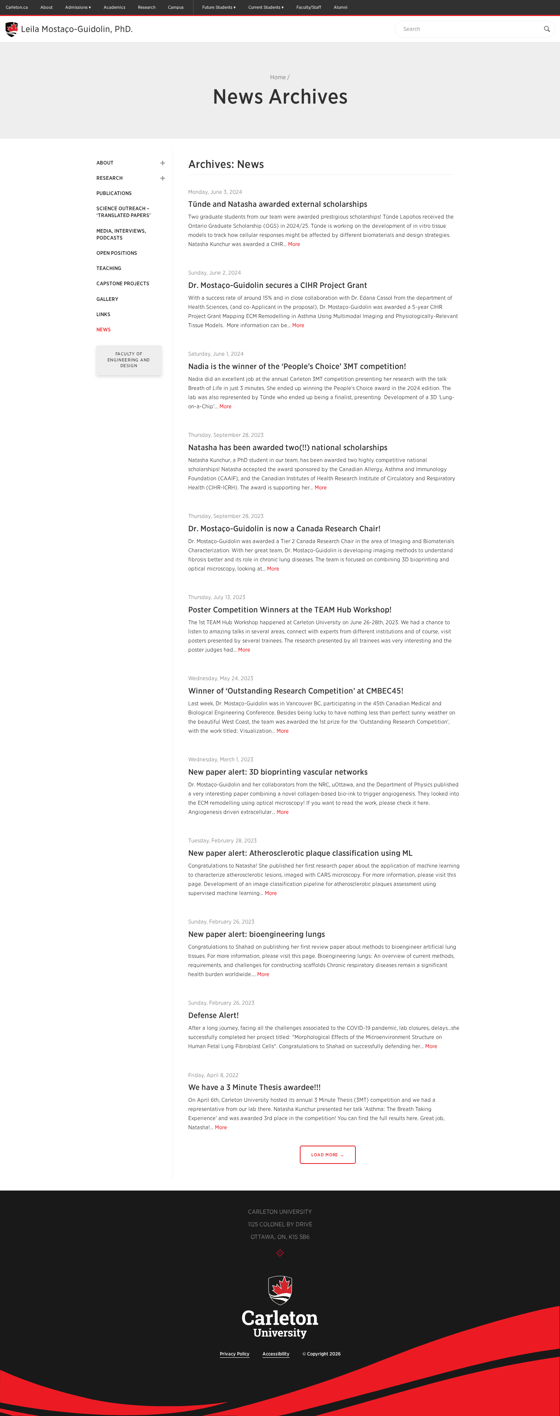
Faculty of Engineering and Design (128, 359)
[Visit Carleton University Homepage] (280, 1307)
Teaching (108, 268)
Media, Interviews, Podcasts (121, 234)
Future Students (217, 7)
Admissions (76, 7)
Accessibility (276, 1354)
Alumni (340, 7)
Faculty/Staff (308, 7)
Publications (114, 193)
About (46, 7)
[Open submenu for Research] (162, 178)
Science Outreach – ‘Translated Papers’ (123, 212)
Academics (114, 7)
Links (103, 314)
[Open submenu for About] (162, 163)
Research (146, 7)
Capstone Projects (122, 283)
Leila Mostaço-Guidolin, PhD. (77, 29)
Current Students (264, 7)
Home (278, 77)
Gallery (107, 299)
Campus (176, 7)
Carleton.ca (17, 7)
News (103, 329)
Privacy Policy (235, 1354)
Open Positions (116, 253)
